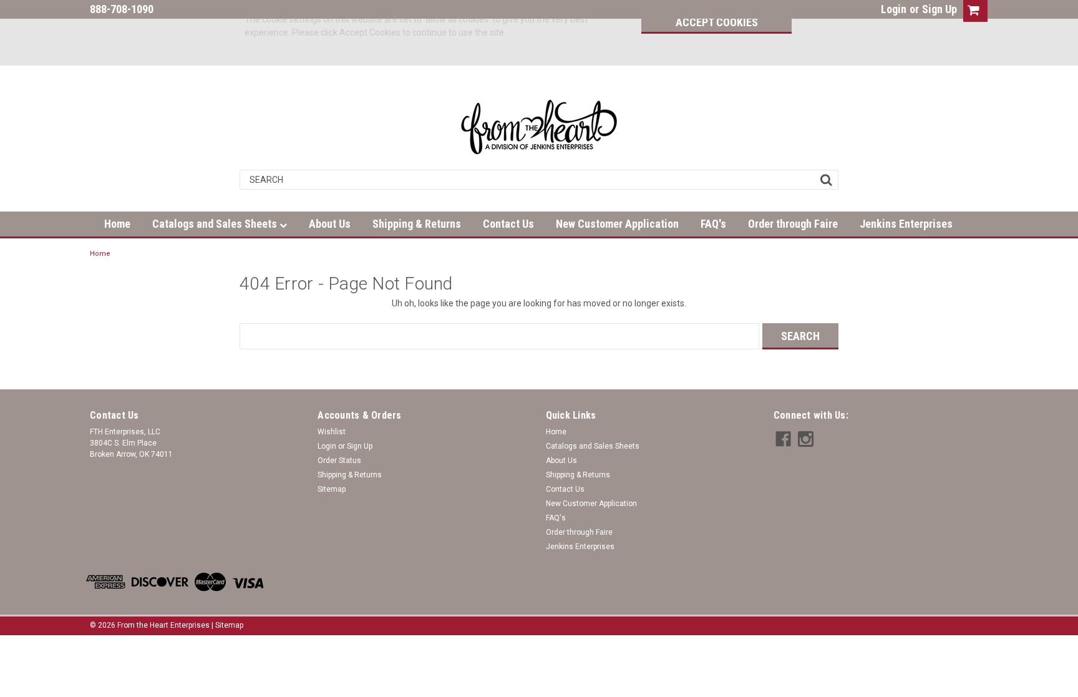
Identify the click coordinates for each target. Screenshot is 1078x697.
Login (893, 9)
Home (117, 223)
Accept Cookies (717, 22)
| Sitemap (227, 625)
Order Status (339, 460)
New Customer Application (617, 223)
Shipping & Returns (416, 223)
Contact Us (508, 223)
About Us (330, 223)
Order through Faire (793, 223)
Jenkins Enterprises (906, 223)
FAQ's (713, 223)
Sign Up (939, 9)
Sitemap (332, 489)
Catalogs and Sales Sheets (215, 223)
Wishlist (332, 431)
